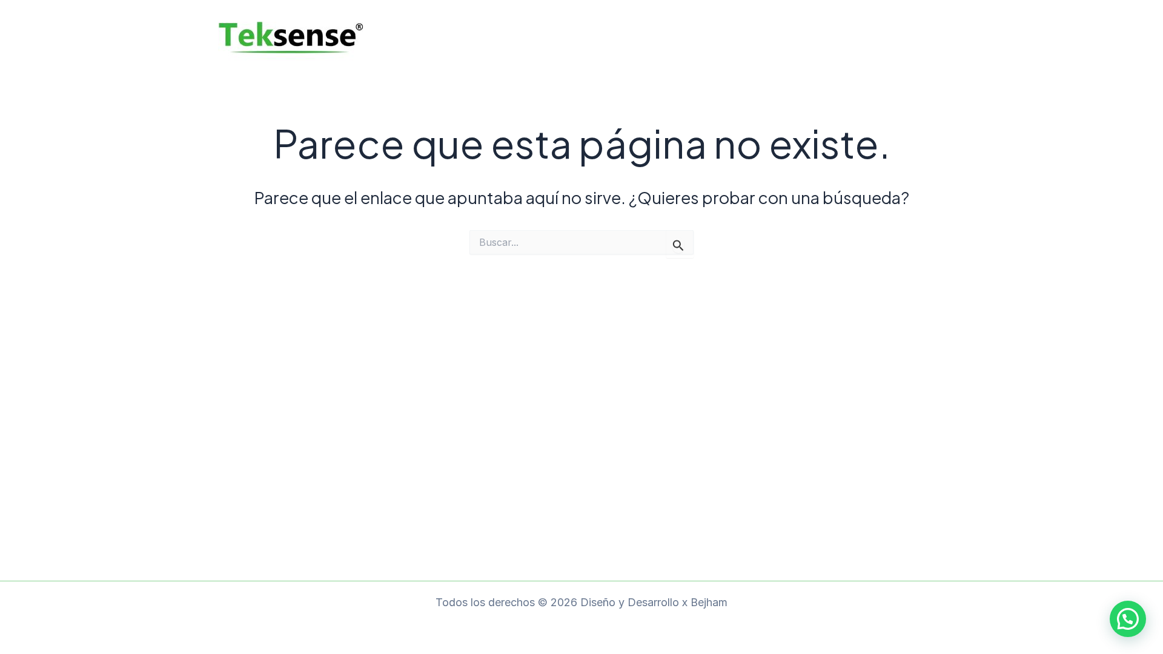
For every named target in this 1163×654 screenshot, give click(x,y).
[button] (1128, 619)
